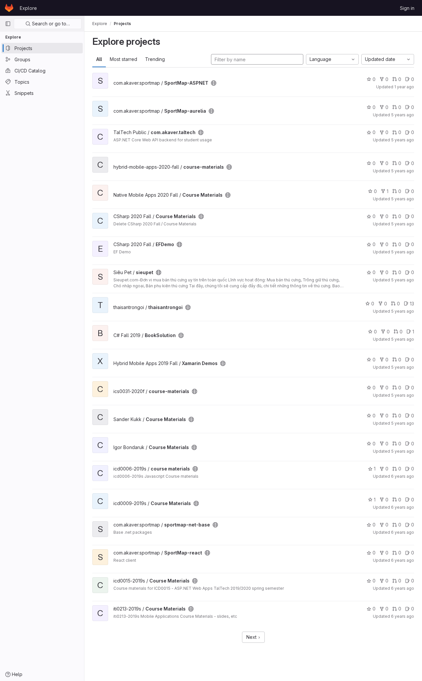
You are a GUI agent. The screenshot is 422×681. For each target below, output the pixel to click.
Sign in (407, 8)
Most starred (123, 59)
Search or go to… (50, 23)
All (99, 59)
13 (412, 303)
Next (252, 637)
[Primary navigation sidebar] (8, 23)
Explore (28, 8)
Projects (122, 23)
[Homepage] (9, 8)
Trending (155, 59)
